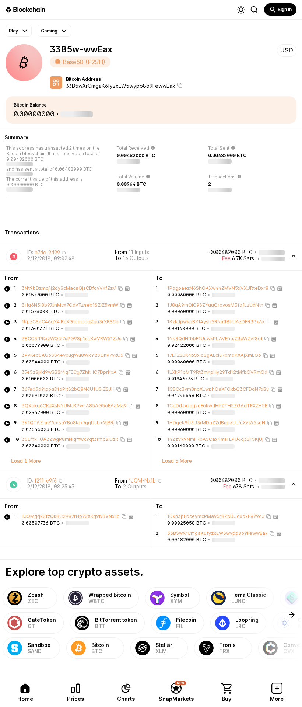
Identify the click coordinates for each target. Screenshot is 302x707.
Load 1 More (26, 461)
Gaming (49, 31)
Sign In (285, 9)
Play (13, 31)
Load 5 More (177, 461)
